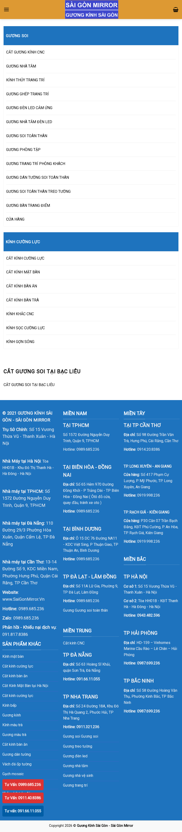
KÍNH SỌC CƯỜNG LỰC (25, 328)
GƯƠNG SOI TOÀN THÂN (26, 136)
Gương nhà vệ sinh (78, 775)
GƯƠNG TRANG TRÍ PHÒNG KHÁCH (35, 163)
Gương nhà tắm (75, 766)
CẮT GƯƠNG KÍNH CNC (25, 52)
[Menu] (6, 9)
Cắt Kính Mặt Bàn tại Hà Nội (25, 685)
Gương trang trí (75, 785)
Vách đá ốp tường (17, 764)
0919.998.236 (148, 495)
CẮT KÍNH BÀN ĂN (21, 286)
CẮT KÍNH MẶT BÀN (23, 272)
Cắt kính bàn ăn (14, 676)
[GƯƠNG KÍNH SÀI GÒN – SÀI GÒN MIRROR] (91, 9)
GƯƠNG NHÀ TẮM (21, 66)
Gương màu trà (14, 734)
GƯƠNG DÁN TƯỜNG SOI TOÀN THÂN (37, 177)
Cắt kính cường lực (17, 666)
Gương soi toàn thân (91, 610)
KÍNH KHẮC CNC (20, 314)
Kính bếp (9, 705)
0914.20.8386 (148, 449)
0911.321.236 (88, 727)
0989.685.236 (31, 608)
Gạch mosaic (13, 774)
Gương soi (89, 736)
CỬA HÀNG (15, 219)
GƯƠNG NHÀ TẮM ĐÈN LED (29, 122)
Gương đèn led (75, 756)
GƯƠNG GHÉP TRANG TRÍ (27, 94)
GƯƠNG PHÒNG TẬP (23, 149)
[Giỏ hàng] (175, 9)
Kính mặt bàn (13, 656)
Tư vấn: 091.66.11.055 (23, 811)
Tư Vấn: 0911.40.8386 (23, 798)
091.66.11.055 (88, 679)
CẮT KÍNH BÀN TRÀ (22, 300)
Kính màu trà (12, 725)
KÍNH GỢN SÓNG (20, 341)
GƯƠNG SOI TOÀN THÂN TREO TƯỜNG (38, 191)
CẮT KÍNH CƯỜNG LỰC (25, 258)
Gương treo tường (77, 746)
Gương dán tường (16, 754)
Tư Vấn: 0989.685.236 (23, 784)
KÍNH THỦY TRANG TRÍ (25, 80)
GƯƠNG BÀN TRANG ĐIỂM (28, 205)
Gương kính (11, 715)
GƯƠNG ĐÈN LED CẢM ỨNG (29, 108)
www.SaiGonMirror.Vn (23, 599)
